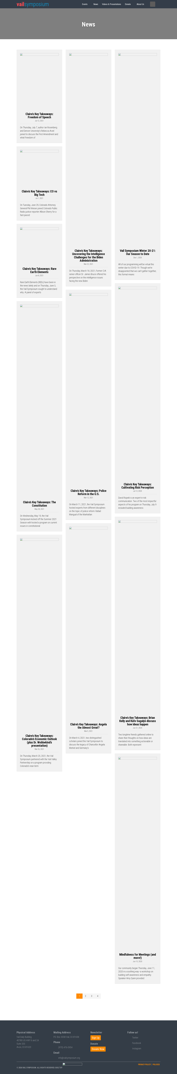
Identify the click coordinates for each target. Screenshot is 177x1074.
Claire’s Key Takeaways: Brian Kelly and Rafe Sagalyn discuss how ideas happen (137, 721)
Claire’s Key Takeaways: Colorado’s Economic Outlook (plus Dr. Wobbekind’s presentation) (39, 740)
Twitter (135, 1037)
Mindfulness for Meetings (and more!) (137, 956)
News (95, 4)
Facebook (136, 1043)
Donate (128, 4)
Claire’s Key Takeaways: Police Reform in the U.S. (88, 492)
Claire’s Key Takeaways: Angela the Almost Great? (88, 726)
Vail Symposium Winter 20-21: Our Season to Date (137, 252)
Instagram (136, 1048)
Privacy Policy (144, 1064)
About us (140, 4)
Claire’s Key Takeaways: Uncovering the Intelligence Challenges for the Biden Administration (88, 255)
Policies (156, 1064)
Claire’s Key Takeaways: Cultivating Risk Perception (137, 486)
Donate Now (98, 1049)
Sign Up (96, 1037)
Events (84, 4)
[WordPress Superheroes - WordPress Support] (72, 1067)
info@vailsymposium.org (69, 1057)
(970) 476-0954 (65, 1047)
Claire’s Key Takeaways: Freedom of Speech (39, 115)
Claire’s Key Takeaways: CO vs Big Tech (39, 193)
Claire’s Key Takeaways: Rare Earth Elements (39, 270)
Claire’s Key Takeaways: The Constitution (39, 504)
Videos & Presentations (111, 4)
